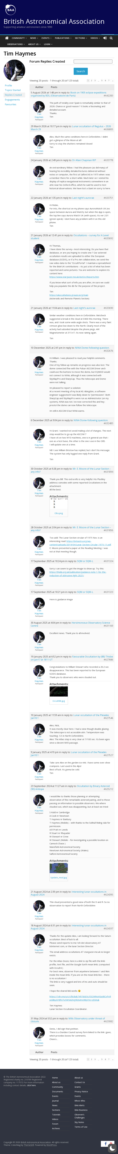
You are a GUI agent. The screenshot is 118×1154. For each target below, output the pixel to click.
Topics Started (13, 90)
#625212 (108, 789)
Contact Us (80, 1082)
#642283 (108, 95)
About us (56, 1082)
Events (45, 38)
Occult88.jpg (59, 700)
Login (47, 44)
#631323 (108, 592)
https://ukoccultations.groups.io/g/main (69, 295)
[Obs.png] (59, 504)
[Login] (105, 38)
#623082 (108, 1021)
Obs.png (59, 513)
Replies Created (13, 94)
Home (55, 1077)
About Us (33, 44)
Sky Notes (79, 1122)
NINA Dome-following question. (92, 347)
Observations (15, 44)
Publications (62, 38)
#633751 (108, 197)
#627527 (108, 755)
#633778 (108, 160)
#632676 (108, 350)
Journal (55, 1100)
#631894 (108, 471)
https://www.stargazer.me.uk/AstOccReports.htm (74, 276)
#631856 (108, 530)
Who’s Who (80, 1100)
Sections (80, 38)
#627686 (108, 659)
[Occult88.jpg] (59, 691)
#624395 (108, 894)
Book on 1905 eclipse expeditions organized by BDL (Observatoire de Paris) (68, 94)
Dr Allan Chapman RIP (84, 160)
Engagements (12, 99)
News (33, 38)
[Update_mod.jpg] (59, 868)
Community (18, 38)
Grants (78, 1087)
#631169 (108, 625)
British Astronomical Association (54, 21)
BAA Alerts (79, 1105)
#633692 (108, 238)
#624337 (108, 928)
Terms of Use (81, 1126)
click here (31, 1085)
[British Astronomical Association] (7, 38)
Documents (57, 1091)
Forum (55, 1123)
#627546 (108, 718)
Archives (56, 1128)
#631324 (108, 561)
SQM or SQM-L (85, 561)
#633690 (108, 308)
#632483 (108, 423)
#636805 (108, 129)
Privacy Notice (81, 1091)
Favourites (10, 104)
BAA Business (81, 1110)
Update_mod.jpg (58, 877)
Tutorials (56, 1114)
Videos (94, 38)
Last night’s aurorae (83, 197)
